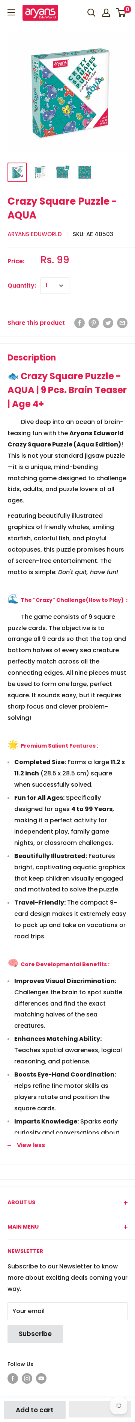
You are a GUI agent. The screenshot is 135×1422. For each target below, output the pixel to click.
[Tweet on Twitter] (108, 323)
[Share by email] (122, 323)
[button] (99, 1409)
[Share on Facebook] (79, 323)
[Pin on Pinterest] (93, 323)
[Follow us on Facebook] (13, 1378)
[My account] (106, 13)
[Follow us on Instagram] (27, 1378)
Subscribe (35, 1333)
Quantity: (22, 285)
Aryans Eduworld (35, 234)
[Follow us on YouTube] (41, 1378)
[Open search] (91, 13)
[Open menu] (11, 12)
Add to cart (35, 1409)
